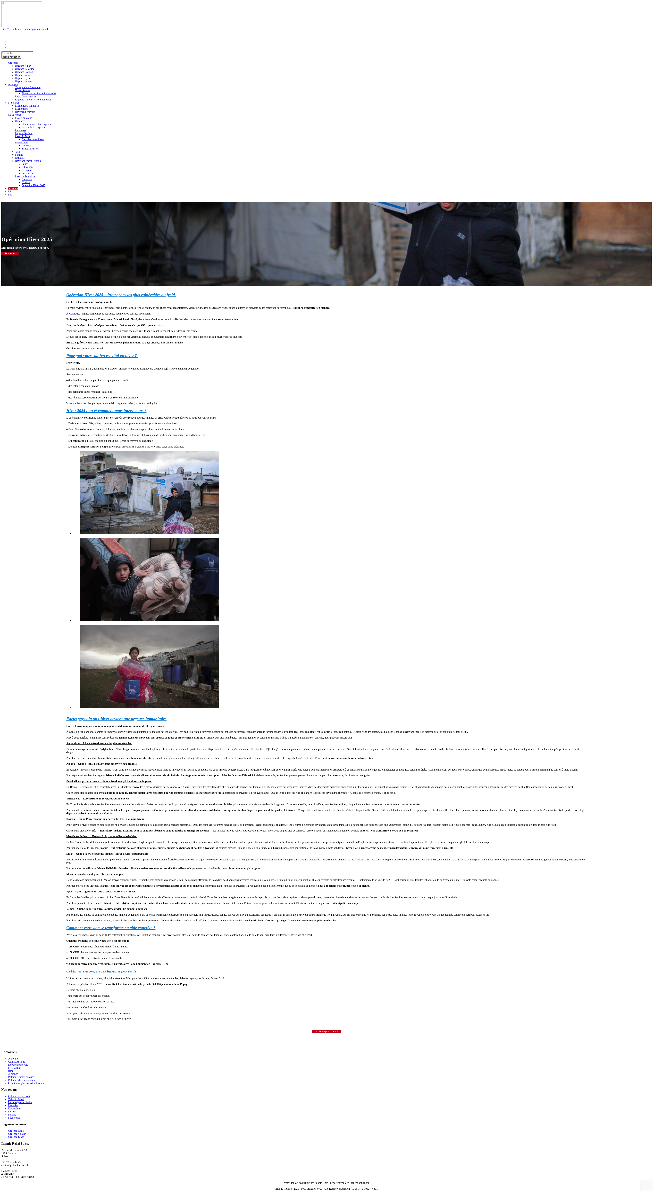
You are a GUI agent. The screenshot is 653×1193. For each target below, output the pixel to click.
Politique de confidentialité (22, 1080)
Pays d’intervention (25, 96)
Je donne (13, 188)
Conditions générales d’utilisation (26, 1083)
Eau (17, 151)
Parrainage (20, 130)
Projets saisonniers (25, 176)
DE (10, 194)
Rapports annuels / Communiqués (33, 99)
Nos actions (14, 114)
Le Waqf (26, 145)
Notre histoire (22, 90)
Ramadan (27, 179)
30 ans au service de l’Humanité (39, 93)
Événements (21, 108)
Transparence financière (27, 87)
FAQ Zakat (14, 1067)
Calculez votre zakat (19, 1096)
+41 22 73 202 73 (11, 29)
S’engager (13, 102)
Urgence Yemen (23, 75)
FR (10, 191)
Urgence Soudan (24, 71)
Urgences (13, 62)
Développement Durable (28, 160)
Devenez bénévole (25, 111)
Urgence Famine (24, 81)
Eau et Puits (14, 1108)
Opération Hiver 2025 (33, 185)
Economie (27, 170)
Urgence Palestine (24, 68)
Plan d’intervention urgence (36, 124)
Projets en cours (23, 117)
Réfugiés (19, 157)
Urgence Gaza (16, 1130)
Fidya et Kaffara (23, 133)
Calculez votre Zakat (33, 139)
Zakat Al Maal (22, 136)
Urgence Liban (23, 65)
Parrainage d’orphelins (20, 1102)
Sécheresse (28, 173)
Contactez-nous (16, 1061)
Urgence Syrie (22, 78)
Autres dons (21, 142)
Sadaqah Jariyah (30, 148)
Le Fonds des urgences (34, 127)
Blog (10, 1070)
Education (27, 167)
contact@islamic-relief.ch (37, 29)
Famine (19, 154)
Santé (25, 163)
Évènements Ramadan (27, 105)
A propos (13, 84)
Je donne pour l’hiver (326, 1031)
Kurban (26, 182)
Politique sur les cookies (21, 1077)
